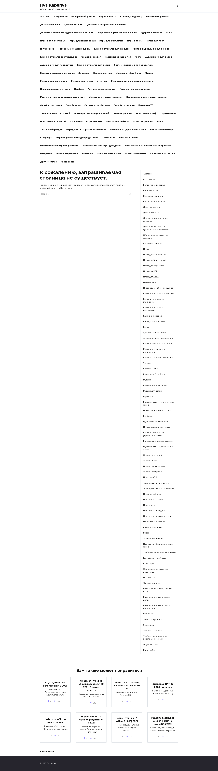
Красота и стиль (102, 73)
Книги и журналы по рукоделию (58, 57)
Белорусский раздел (83, 16)
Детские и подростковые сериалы (107, 24)
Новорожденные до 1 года (55, 89)
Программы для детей (53, 121)
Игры (169, 33)
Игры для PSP (135, 41)
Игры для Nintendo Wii (83, 41)
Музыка (149, 73)
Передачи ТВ (145, 105)
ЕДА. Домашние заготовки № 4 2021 (55, 684)
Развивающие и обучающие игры (59, 145)
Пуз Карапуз (53, 5)
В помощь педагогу (131, 16)
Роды (160, 121)
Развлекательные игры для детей (101, 145)
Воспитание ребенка (158, 16)
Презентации (168, 113)
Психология (108, 137)
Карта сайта (67, 162)
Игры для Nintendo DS (53, 41)
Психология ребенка (117, 121)
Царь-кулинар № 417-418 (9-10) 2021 (127, 719)
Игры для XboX (155, 41)
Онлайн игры (73, 105)
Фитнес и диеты (128, 137)
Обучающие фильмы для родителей (77, 137)
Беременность (107, 16)
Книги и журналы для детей (93, 65)
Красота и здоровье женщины (57, 73)
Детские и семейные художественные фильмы (67, 33)
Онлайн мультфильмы (97, 105)
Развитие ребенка (143, 121)
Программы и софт (147, 113)
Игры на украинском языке (134, 89)
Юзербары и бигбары (162, 129)
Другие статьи (48, 162)
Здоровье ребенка (151, 33)
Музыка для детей (82, 81)
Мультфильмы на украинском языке (146, 97)
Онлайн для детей (51, 105)
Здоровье (84, 73)
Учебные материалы (109, 154)
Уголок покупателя (67, 154)
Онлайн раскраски (124, 105)
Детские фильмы (74, 24)
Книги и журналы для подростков (133, 65)
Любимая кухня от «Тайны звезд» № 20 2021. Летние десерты (91, 685)
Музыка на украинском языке (105, 97)
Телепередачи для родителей (91, 113)
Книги (138, 57)
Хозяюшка (87, 154)
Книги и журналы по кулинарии (151, 49)
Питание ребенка (122, 113)
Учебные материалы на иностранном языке (150, 154)
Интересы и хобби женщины (74, 49)
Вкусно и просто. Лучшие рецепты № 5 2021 (91, 719)
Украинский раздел (51, 129)
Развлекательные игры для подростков (148, 145)
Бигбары (79, 89)
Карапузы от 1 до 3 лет (118, 57)
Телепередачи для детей (55, 113)
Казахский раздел (91, 57)
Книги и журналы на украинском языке (62, 97)
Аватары (45, 16)
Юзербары (46, 137)
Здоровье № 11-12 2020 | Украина (163, 685)
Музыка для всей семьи (53, 81)
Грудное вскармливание (102, 89)
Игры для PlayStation (111, 41)
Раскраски (46, 154)
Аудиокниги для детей (158, 57)
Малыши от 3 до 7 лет (128, 73)
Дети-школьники (50, 24)
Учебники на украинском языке (128, 129)
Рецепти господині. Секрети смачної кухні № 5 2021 (163, 721)
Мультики (102, 81)
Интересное (47, 49)
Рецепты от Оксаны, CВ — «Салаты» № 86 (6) (127, 685)
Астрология (61, 16)
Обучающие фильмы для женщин (117, 33)
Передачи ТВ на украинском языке (86, 129)
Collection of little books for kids (55, 721)
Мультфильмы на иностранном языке (132, 81)
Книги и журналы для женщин (111, 49)
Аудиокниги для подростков (56, 65)
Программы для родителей (86, 121)
